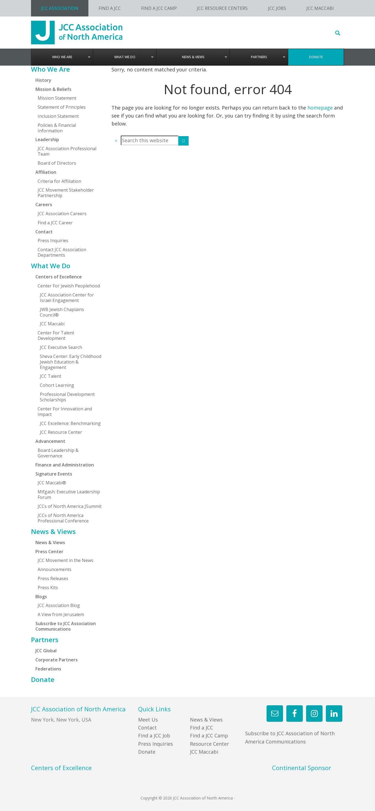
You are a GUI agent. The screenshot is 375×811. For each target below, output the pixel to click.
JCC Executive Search (61, 347)
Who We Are (50, 69)
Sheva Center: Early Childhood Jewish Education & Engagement (70, 361)
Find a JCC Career (55, 223)
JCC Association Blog (59, 605)
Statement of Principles (62, 107)
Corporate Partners (56, 660)
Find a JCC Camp (209, 735)
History (43, 80)
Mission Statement (57, 98)
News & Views (53, 531)
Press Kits (48, 588)
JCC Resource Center (61, 432)
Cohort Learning (57, 385)
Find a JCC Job (154, 735)
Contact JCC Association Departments (62, 252)
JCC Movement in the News (65, 560)
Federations (48, 669)
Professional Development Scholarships (67, 397)
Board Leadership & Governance (58, 453)
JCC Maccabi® (52, 483)
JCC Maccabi (52, 324)
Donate (42, 679)
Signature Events (53, 474)
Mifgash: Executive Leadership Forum (69, 494)
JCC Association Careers (62, 214)
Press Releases (53, 578)
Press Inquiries (53, 240)
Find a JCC (201, 727)
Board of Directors (57, 163)
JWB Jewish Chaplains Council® (62, 312)
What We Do (50, 265)
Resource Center (209, 743)
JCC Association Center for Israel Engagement (67, 297)
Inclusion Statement (58, 116)
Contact (147, 727)
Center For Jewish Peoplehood (69, 286)
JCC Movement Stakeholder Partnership (66, 192)
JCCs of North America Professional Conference (63, 518)
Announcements (54, 569)
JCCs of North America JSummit (70, 506)
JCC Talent (50, 376)
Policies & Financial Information (57, 128)
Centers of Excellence (58, 277)
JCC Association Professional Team (67, 151)
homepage (320, 107)
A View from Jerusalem (61, 614)
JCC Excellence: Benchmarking (70, 423)
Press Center (49, 552)
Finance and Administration (64, 465)
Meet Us (148, 719)
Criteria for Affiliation (59, 181)
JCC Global (46, 651)
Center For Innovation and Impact (65, 411)
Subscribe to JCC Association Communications (65, 626)
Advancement (50, 441)
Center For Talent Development (56, 335)
